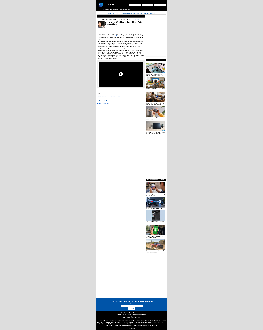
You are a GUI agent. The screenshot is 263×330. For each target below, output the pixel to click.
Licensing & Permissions (140, 314)
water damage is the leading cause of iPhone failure (110, 35)
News (109, 96)
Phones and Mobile (102, 96)
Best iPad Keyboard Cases (133, 13)
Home (99, 9)
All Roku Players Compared (120, 13)
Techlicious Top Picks (125, 9)
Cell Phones (114, 96)
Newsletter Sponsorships (128, 314)
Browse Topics (106, 9)
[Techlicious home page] (107, 6)
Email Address (131, 304)
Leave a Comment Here (102, 103)
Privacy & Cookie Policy (134, 317)
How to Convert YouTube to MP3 (154, 208)
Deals (159, 5)
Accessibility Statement (131, 316)
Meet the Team (132, 312)
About (126, 312)
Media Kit (119, 314)
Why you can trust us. (134, 19)
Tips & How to (147, 5)
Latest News (115, 9)
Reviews (135, 5)
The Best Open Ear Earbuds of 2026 (147, 13)
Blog (119, 96)
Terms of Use (126, 317)
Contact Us (139, 312)
